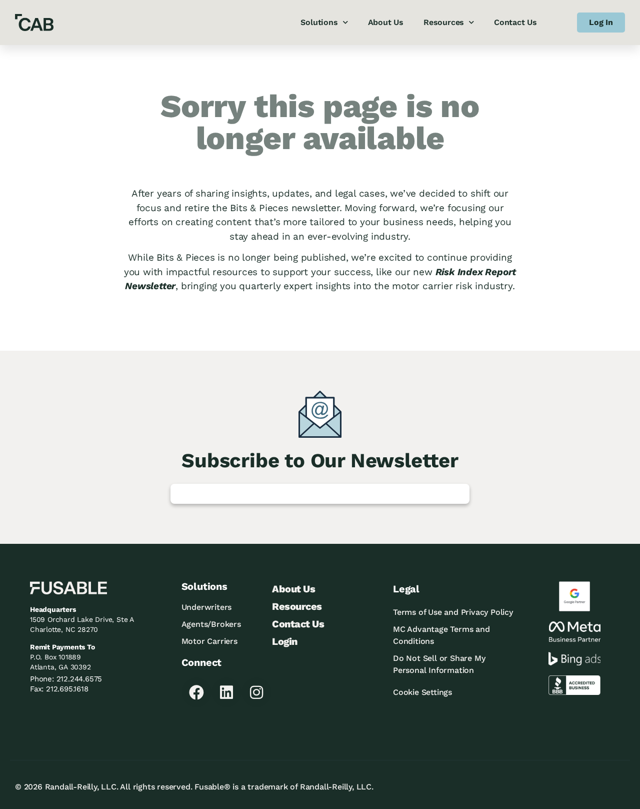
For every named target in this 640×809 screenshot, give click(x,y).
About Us (386, 22)
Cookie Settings (422, 692)
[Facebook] (197, 692)
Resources (444, 22)
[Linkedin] (227, 692)
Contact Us (515, 22)
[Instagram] (257, 692)
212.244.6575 (79, 678)
